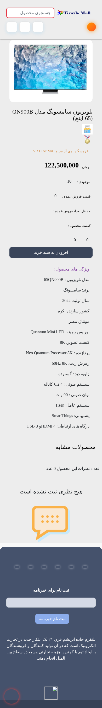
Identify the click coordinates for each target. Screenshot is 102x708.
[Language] (37, 26)
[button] (85, 567)
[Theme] (24, 26)
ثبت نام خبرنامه (52, 618)
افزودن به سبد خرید (51, 252)
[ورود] (11, 26)
